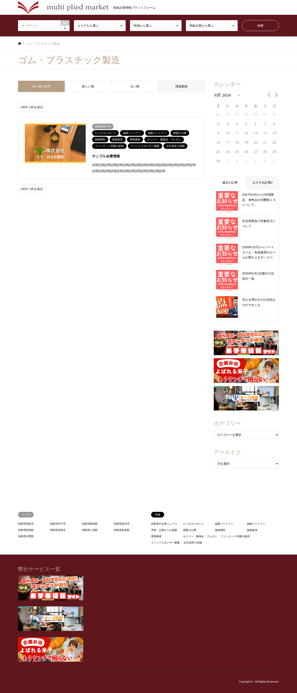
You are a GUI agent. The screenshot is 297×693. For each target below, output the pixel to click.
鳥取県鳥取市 (26, 523)
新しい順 (88, 86)
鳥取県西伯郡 (26, 530)
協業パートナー (224, 523)
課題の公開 (189, 530)
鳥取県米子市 (58, 523)
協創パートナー (256, 523)
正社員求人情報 (193, 542)
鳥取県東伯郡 (90, 523)
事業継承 (156, 536)
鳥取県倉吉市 (122, 523)
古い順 (134, 86)
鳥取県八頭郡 (90, 530)
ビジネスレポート (193, 523)
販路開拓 (220, 530)
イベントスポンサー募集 (165, 542)
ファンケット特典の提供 (235, 536)
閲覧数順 (181, 86)
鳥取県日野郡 (26, 536)
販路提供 (252, 530)
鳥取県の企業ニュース (164, 523)
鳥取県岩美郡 (122, 530)
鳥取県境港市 (58, 530)
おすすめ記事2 (263, 182)
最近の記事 (230, 182)
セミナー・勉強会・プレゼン (200, 536)
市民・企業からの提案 (164, 530)
